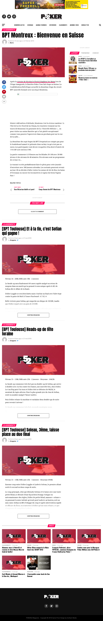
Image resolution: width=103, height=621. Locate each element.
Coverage (30, 25)
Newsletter (85, 25)
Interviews (52, 25)
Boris (12, 43)
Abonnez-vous (74, 25)
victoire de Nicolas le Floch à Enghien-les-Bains (36, 81)
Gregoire (13, 240)
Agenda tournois (41, 25)
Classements (63, 25)
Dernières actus (19, 25)
